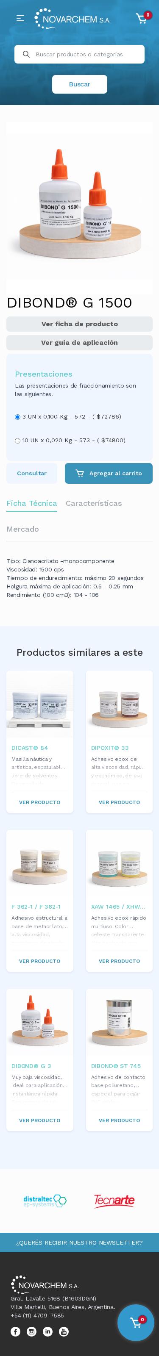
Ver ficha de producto (80, 324)
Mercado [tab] (22, 528)
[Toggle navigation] (20, 18)
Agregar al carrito (115, 473)
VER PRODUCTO (39, 802)
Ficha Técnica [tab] (31, 503)
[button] (17, 200)
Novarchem (72, 18)
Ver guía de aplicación (79, 342)
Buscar (79, 84)
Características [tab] (94, 503)
